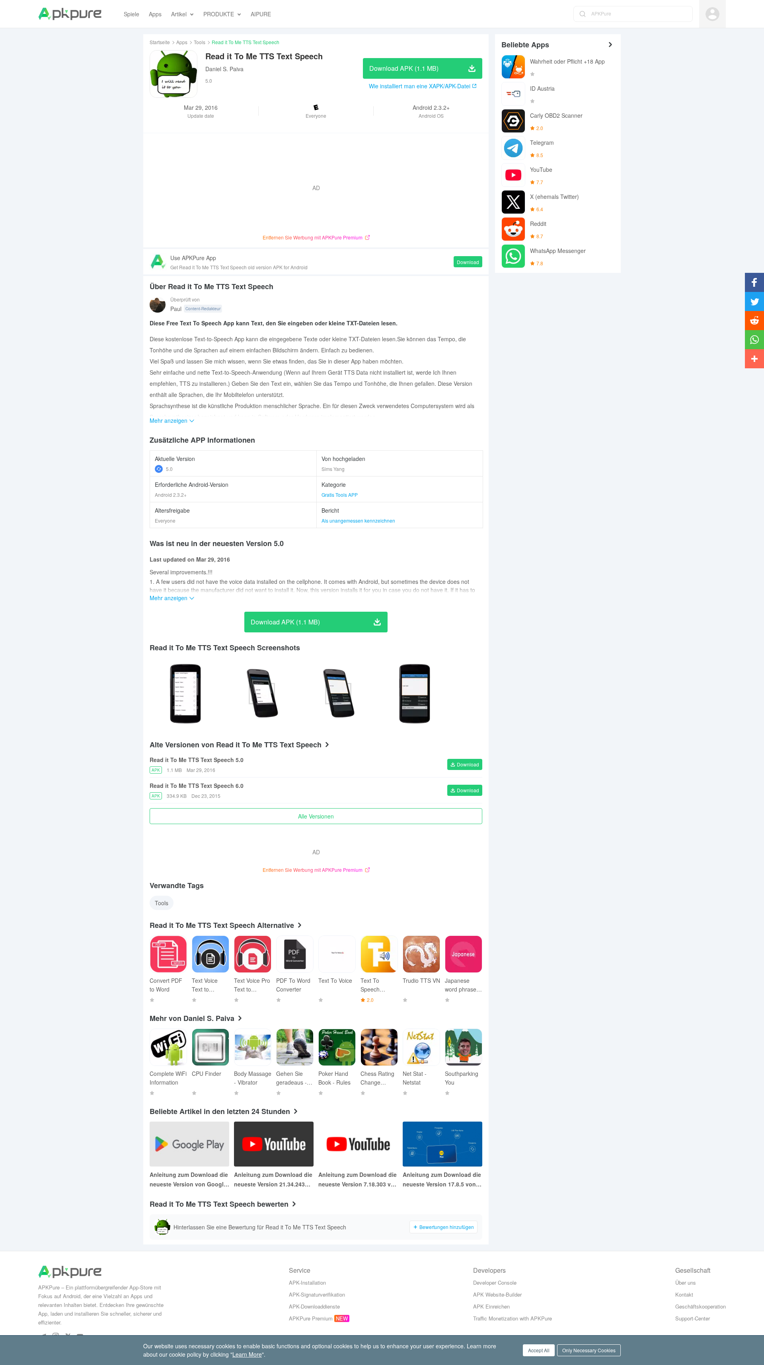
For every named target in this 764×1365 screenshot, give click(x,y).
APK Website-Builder (497, 1294)
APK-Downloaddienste (314, 1306)
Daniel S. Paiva (224, 69)
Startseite (160, 42)
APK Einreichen (491, 1306)
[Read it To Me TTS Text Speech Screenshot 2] (338, 693)
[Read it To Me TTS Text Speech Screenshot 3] (414, 693)
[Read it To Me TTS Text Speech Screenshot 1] (262, 693)
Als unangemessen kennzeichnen (358, 520)
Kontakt (684, 1294)
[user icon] (712, 14)
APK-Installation (307, 1282)
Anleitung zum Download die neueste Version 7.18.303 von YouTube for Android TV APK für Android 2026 (358, 1180)
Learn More (247, 1354)
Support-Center (692, 1318)
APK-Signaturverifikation (317, 1294)
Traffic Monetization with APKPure (512, 1318)
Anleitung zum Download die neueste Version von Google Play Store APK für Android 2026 (189, 1180)
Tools (199, 42)
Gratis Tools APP (340, 494)
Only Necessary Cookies (589, 1350)
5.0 (169, 468)
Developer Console (494, 1282)
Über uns (685, 1282)
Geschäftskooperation (700, 1306)
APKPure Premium (311, 1318)
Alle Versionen (316, 816)
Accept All (539, 1350)
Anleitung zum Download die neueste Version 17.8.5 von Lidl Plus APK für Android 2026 (442, 1180)
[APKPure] (69, 14)
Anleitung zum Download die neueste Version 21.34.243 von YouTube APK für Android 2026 (273, 1180)
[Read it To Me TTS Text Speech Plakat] (185, 693)
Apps (181, 42)
